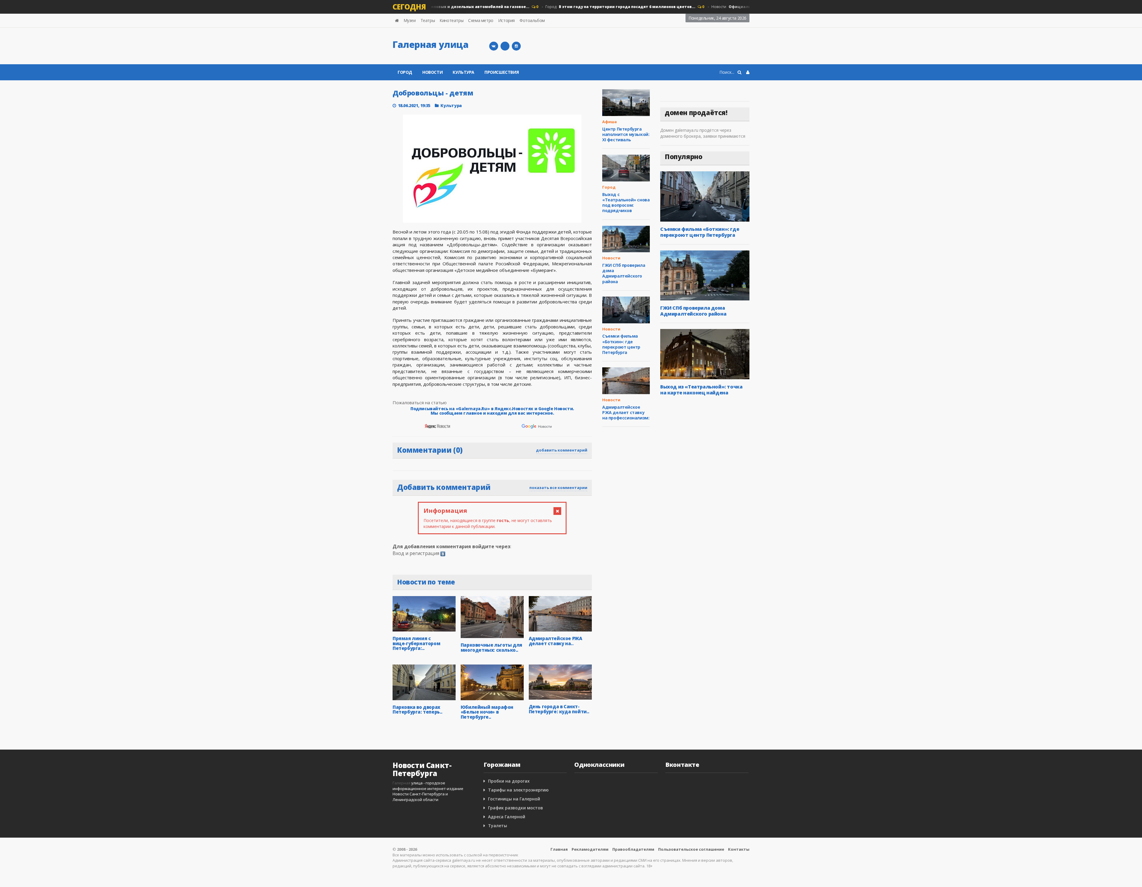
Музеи (410, 20)
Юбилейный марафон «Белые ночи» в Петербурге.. (487, 712)
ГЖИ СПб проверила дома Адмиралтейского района (623, 273)
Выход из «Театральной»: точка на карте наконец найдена (701, 389)
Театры (428, 20)
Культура (463, 72)
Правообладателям (633, 849)
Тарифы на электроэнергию (518, 790)
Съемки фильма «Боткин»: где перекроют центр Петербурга (621, 344)
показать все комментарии (558, 487)
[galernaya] (516, 46)
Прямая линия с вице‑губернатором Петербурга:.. (416, 643)
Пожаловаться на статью (420, 402)
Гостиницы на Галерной (514, 799)
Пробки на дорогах (509, 781)
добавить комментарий (561, 450)
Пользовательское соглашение (691, 849)
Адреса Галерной (506, 816)
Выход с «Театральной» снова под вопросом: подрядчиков (626, 203)
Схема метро (480, 20)
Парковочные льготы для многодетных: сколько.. (491, 647)
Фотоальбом (532, 20)
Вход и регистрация (416, 553)
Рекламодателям (590, 849)
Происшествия (501, 72)
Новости (432, 72)
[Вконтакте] (493, 46)
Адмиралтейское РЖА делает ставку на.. (555, 640)
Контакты (738, 849)
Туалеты (497, 825)
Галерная (401, 783)
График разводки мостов (515, 808)
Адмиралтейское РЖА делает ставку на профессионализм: (625, 412)
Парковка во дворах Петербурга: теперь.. (418, 709)
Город (433, 6)
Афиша (609, 121)
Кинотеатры (451, 20)
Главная (559, 849)
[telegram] (505, 46)
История (506, 20)
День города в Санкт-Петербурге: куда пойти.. (559, 708)
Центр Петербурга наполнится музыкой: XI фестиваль (625, 134)
